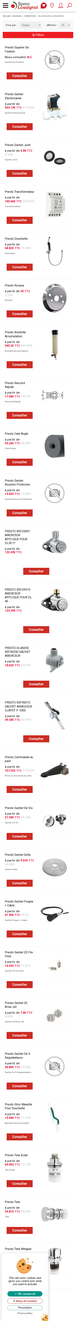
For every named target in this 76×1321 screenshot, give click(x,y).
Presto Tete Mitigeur (18, 1249)
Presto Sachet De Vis (19, 808)
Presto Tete (12, 1202)
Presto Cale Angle (16, 433)
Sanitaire (17, 16)
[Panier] (44, 5)
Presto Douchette (16, 238)
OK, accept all (26, 1293)
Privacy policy (25, 1313)
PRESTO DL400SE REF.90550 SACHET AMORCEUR (17, 651)
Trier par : (10, 25)
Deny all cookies (26, 1300)
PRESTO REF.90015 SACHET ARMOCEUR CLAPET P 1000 (18, 706)
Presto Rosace (14, 285)
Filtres (39, 35)
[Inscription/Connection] (60, 6)
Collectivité (30, 16)
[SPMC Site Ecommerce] (25, 3)
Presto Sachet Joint (17, 145)
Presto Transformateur (19, 192)
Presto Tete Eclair (16, 1155)
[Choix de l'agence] (52, 6)
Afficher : (50, 25)
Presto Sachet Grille (18, 854)
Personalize (25, 1307)
